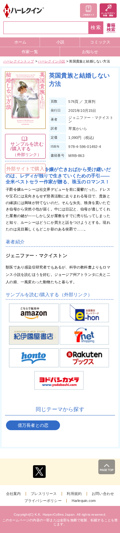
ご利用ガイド (88, 10)
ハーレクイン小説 (51, 61)
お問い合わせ (103, 494)
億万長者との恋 (33, 425)
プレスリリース (44, 494)
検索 (96, 27)
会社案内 (13, 494)
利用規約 (74, 494)
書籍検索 (111, 27)
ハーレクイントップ (18, 61)
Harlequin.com (84, 501)
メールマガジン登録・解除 (108, 10)
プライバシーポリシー (43, 501)
